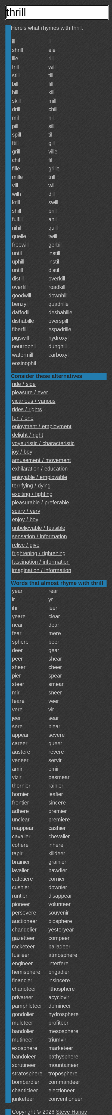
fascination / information (41, 562)
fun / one (22, 418)
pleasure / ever (30, 392)
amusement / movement (41, 460)
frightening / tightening (39, 553)
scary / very (26, 511)
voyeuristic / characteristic (43, 443)
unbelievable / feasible (38, 528)
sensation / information (39, 536)
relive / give (25, 545)
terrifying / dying (31, 486)
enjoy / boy (25, 519)
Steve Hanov (71, 1112)
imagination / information (41, 570)
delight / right (27, 435)
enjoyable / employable (39, 477)
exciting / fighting (32, 494)
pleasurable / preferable (40, 502)
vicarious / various (33, 401)
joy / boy (22, 452)
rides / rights (27, 409)
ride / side (24, 384)
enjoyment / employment (41, 426)
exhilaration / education (40, 469)
